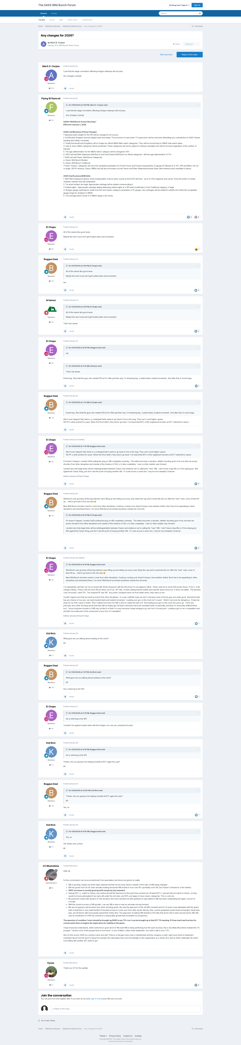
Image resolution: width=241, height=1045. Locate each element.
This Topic (190, 13)
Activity (54, 13)
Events (52, 20)
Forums (42, 20)
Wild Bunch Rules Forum (69, 45)
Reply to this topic (190, 54)
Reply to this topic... (62, 1009)
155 (52, 322)
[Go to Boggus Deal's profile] (51, 268)
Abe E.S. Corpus (57, 43)
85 (52, 888)
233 (52, 88)
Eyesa (50, 963)
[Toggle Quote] (67, 105)
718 (52, 281)
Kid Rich (50, 633)
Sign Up (197, 5)
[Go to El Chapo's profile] (51, 236)
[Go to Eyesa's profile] (51, 971)
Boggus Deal (51, 259)
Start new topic (166, 54)
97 (52, 985)
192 (52, 249)
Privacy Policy (115, 1036)
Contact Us (127, 1036)
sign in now (95, 999)
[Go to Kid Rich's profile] (51, 642)
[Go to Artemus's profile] (51, 309)
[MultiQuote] (65, 88)
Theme (102, 1036)
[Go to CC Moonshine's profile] (51, 874)
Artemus (51, 300)
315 (52, 120)
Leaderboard (87, 20)
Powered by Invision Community (120, 1041)
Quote (71, 88)
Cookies (138, 1036)
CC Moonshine (51, 866)
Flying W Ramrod (50, 98)
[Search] (200, 13)
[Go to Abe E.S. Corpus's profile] (43, 44)
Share (177, 44)
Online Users (72, 20)
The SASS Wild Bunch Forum (57, 5)
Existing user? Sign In (178, 5)
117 (52, 655)
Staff (61, 20)
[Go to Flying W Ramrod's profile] (51, 107)
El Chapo (51, 227)
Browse (44, 13)
